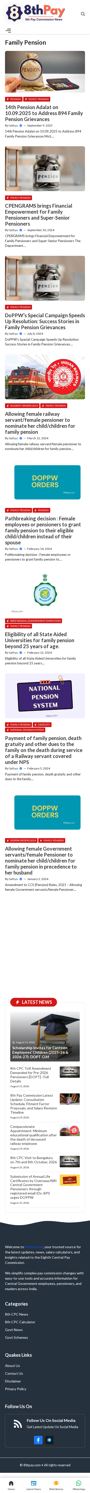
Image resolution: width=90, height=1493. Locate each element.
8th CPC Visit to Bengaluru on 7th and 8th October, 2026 (33, 1160)
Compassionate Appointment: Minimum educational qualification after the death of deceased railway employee (33, 1134)
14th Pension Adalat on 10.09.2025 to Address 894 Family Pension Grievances (44, 113)
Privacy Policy (15, 1389)
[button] (83, 14)
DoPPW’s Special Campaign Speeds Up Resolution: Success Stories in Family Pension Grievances (45, 321)
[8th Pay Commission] (36, 13)
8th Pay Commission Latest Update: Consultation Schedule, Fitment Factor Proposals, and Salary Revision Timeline (33, 1103)
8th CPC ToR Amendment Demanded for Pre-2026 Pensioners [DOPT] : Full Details (30, 1074)
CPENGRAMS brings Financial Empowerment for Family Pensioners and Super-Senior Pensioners (38, 215)
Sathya (13, 125)
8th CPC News (16, 1314)
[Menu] (8, 30)
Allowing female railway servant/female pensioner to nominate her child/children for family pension (40, 423)
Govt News (14, 1330)
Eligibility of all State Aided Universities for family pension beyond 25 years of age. (39, 640)
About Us (12, 1365)
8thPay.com (34, 1247)
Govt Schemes (16, 1337)
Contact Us (14, 1373)
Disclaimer (13, 1381)
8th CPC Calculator (20, 1322)
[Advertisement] (45, 947)
